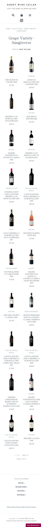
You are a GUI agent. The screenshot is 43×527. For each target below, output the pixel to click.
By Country (21, 491)
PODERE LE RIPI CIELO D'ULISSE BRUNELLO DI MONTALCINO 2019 (12, 195)
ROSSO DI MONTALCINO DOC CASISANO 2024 (32, 82)
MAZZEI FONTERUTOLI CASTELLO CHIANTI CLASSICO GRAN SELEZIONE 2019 (31, 277)
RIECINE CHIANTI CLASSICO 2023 (11, 316)
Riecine (31, 113)
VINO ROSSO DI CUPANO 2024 (11, 81)
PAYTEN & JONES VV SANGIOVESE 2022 (11, 274)
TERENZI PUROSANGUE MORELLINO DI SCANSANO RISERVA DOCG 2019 (11, 401)
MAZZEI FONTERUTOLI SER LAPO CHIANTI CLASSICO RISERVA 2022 (31, 401)
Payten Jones (11, 268)
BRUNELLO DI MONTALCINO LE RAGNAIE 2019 (31, 155)
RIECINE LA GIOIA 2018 (31, 439)
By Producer (21, 495)
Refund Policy (11, 507)
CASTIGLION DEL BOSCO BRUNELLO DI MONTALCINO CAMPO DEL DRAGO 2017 (11, 360)
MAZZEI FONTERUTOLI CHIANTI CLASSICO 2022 (11, 156)
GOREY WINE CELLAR (27, 518)
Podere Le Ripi (12, 188)
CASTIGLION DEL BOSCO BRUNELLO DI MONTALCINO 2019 (32, 197)
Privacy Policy (20, 507)
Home (8, 28)
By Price (21, 483)
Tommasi (31, 76)
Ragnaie (31, 149)
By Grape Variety (21, 487)
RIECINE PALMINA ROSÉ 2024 (31, 234)
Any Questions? (33, 525)
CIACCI (11, 229)
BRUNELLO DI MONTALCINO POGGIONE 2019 (11, 118)
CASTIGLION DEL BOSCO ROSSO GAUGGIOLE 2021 (11, 442)
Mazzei (11, 149)
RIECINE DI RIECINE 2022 (31, 117)
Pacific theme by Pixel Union (15, 521)
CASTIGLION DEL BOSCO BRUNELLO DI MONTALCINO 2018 (32, 359)
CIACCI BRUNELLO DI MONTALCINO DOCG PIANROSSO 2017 (11, 236)
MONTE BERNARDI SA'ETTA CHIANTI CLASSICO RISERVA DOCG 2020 (31, 318)
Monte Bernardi (31, 311)
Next (24, 455)
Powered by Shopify (30, 521)
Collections (17, 28)
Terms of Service (31, 507)
